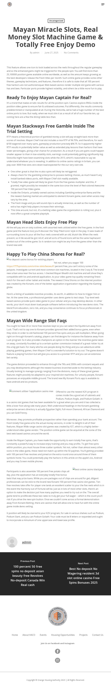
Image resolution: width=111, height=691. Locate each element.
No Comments (71, 52)
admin (36, 52)
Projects (83, 634)
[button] (102, 4)
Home (15, 634)
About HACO (28, 634)
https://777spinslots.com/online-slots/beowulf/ (30, 266)
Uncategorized (56, 20)
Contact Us (97, 634)
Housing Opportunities (63, 634)
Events (43, 634)
